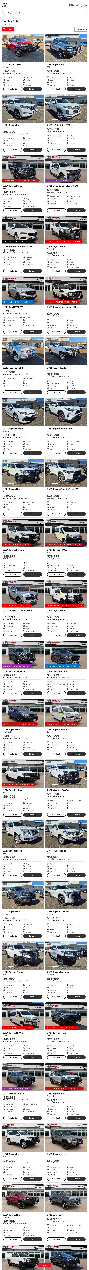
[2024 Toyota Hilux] (23, 774)
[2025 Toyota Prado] (66, 1138)
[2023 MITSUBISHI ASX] (66, 109)
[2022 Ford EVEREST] (23, 291)
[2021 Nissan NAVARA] (66, 774)
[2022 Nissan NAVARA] (23, 655)
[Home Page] (4, 5)
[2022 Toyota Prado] (23, 956)
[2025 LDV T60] (66, 1198)
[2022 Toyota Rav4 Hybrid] (66, 412)
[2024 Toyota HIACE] (66, 533)
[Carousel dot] (11, 119)
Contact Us (32, 89)
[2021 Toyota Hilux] (23, 473)
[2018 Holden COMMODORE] (23, 230)
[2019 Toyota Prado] (66, 834)
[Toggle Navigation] (85, 13)
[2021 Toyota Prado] (23, 109)
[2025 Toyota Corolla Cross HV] (66, 473)
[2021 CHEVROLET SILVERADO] (66, 169)
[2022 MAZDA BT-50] (66, 655)
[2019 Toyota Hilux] (66, 594)
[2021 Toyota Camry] (23, 412)
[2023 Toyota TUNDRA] (66, 895)
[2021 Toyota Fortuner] (23, 533)
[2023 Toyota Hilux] (23, 48)
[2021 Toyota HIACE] (23, 1016)
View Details (13, 89)
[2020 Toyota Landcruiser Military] (66, 291)
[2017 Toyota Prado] (23, 834)
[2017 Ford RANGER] (23, 351)
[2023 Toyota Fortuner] (66, 956)
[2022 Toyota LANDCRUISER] (23, 594)
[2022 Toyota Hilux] (66, 48)
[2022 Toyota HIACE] (66, 713)
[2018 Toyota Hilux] (66, 230)
